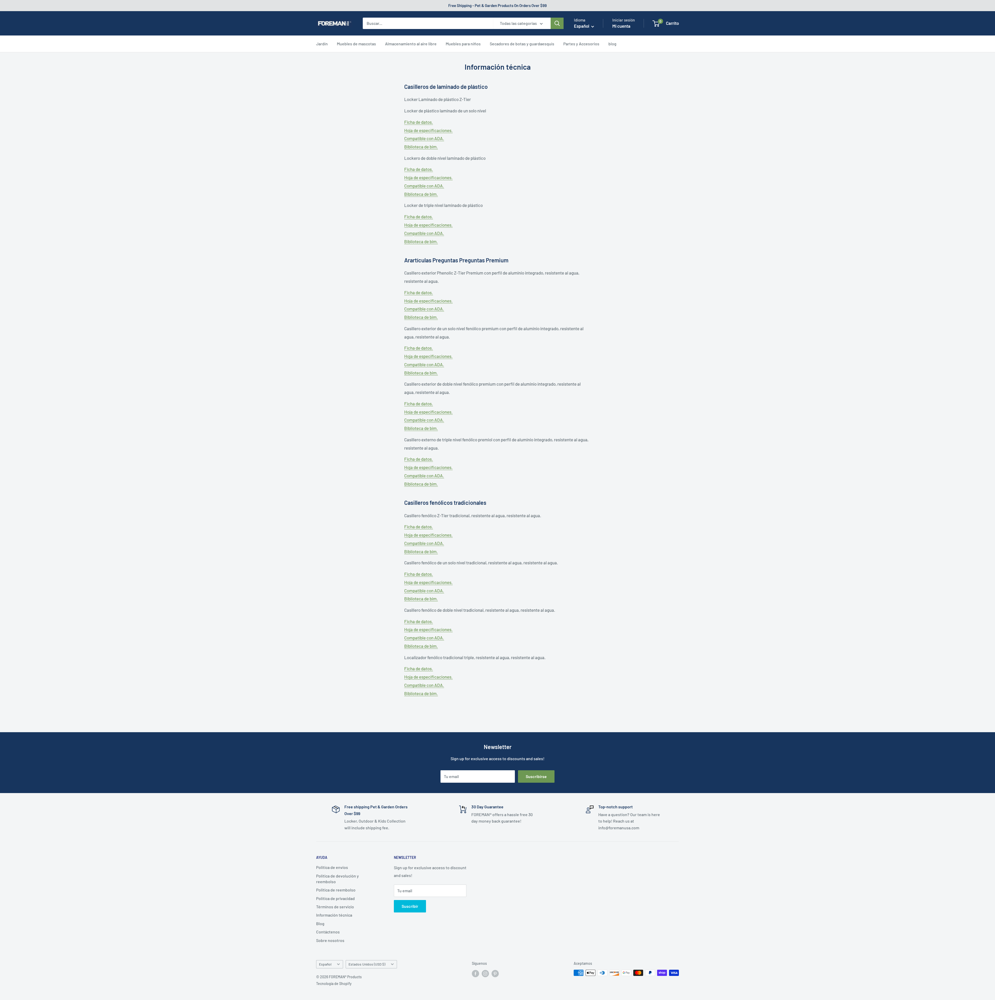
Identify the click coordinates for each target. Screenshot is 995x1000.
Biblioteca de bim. (421, 146)
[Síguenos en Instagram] (485, 973)
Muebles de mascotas (356, 43)
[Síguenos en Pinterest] (495, 973)
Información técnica (334, 914)
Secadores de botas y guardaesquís (522, 43)
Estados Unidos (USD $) (367, 964)
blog (612, 43)
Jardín (322, 43)
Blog (320, 923)
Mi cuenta (621, 25)
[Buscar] (557, 23)
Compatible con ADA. (424, 138)
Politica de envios (332, 867)
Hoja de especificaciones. (428, 130)
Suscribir (410, 906)
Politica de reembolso (336, 889)
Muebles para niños (463, 43)
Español (325, 964)
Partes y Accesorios (581, 43)
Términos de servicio (335, 906)
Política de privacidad (335, 898)
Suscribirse (536, 776)
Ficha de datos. (418, 122)
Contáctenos (328, 931)
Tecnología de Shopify (334, 983)
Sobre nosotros (330, 940)
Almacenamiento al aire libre (411, 43)
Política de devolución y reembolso (337, 878)
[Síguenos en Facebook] (475, 973)
